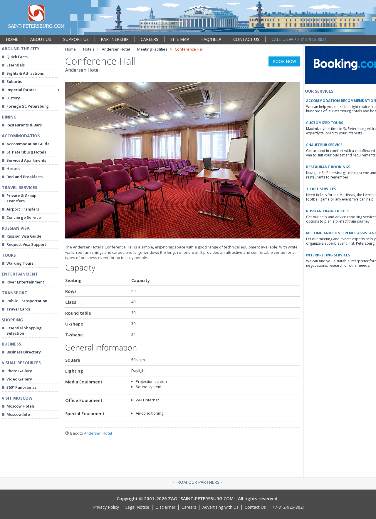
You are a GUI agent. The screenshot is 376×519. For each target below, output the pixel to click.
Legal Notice (137, 507)
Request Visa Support (26, 244)
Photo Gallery (19, 370)
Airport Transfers (22, 209)
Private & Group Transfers (21, 198)
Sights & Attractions (25, 73)
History (13, 98)
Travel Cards (18, 309)
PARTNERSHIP (115, 39)
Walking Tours (19, 263)
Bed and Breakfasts (24, 176)
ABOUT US (40, 39)
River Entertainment (25, 282)
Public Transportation (26, 300)
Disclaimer (165, 507)
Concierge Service (23, 217)
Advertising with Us (220, 507)
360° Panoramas (21, 387)
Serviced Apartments (26, 160)
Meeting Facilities (152, 49)
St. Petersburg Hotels (26, 152)
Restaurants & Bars (24, 125)
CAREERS (149, 39)
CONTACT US (246, 39)
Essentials (15, 65)
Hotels (89, 49)
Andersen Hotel (116, 49)
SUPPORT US (76, 39)
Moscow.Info (18, 414)
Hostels (13, 168)
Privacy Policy (106, 507)
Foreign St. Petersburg (27, 106)
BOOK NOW (284, 61)
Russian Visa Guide (23, 236)
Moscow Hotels (20, 406)
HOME (12, 39)
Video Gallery (19, 379)
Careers (189, 507)
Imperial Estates (21, 89)
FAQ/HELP (211, 39)
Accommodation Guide (28, 143)
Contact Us (255, 507)
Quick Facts (17, 56)
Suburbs (14, 81)
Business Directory (23, 352)
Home (70, 49)
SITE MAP (179, 39)
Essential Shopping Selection (24, 330)
